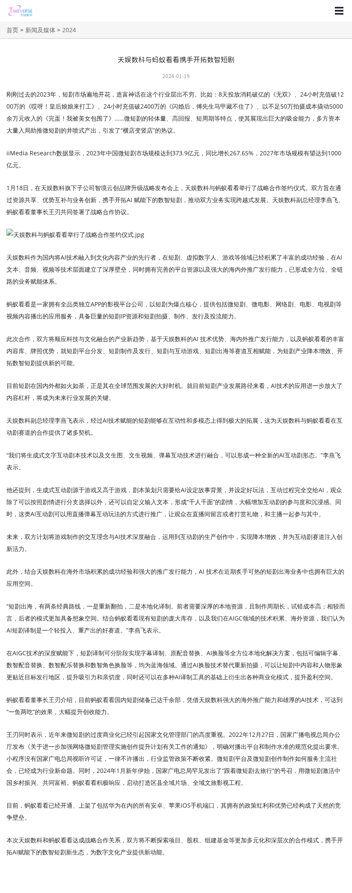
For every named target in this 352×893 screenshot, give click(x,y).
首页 (12, 30)
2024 (69, 30)
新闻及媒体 (40, 30)
